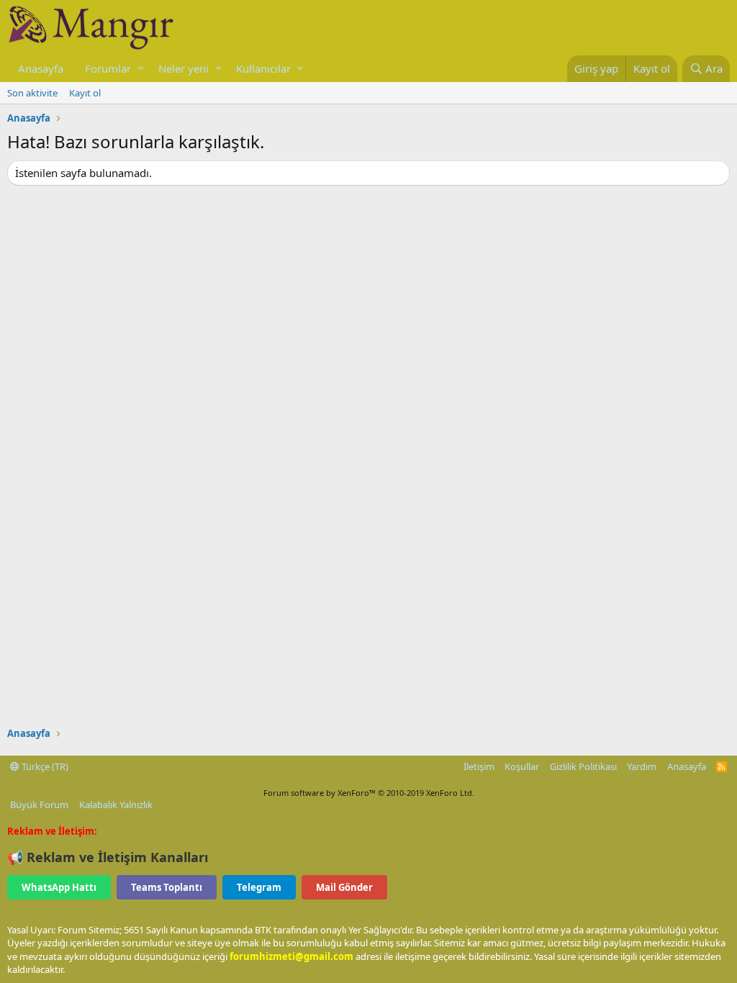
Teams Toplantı (166, 887)
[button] (141, 68)
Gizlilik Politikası (583, 766)
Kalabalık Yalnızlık (116, 804)
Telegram (259, 887)
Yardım (641, 766)
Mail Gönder (344, 887)
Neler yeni (183, 68)
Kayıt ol (85, 92)
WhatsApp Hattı (59, 887)
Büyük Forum (39, 804)
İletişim (479, 766)
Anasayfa (40, 68)
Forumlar (108, 68)
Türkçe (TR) (43, 766)
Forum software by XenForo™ (368, 792)
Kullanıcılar (263, 68)
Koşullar (522, 766)
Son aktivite (32, 92)
